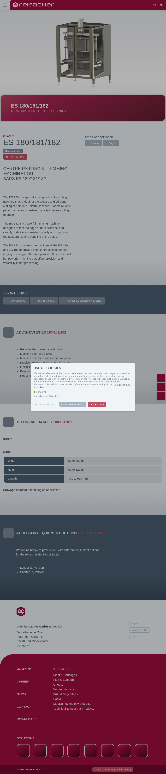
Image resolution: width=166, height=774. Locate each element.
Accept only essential (72, 404)
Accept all (97, 404)
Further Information (45, 404)
